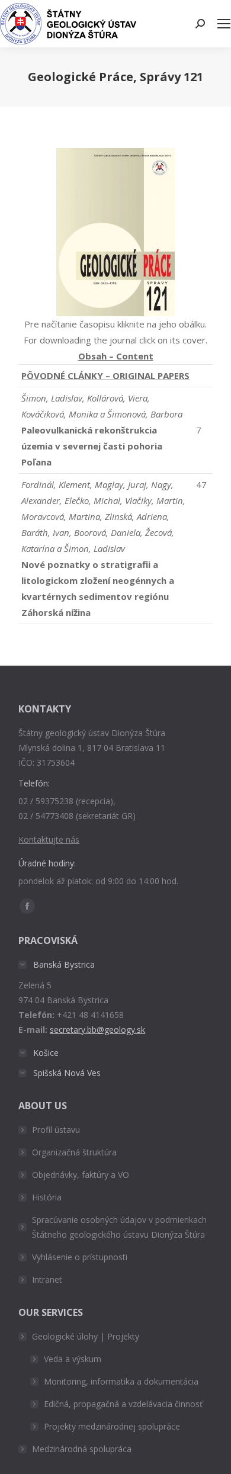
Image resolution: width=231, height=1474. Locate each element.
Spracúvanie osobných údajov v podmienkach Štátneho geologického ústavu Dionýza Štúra (119, 1227)
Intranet (47, 1279)
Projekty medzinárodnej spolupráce (112, 1426)
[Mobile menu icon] (224, 24)
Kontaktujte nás (48, 839)
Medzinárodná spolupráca (81, 1448)
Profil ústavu (56, 1129)
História (47, 1197)
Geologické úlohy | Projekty (85, 1336)
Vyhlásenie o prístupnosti (79, 1257)
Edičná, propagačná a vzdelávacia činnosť (123, 1403)
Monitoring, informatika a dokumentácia (121, 1381)
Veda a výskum (72, 1358)
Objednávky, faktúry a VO (80, 1174)
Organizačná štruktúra (74, 1152)
